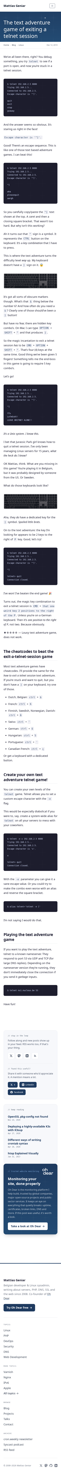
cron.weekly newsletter (18, 1439)
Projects (9, 1413)
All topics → (11, 1393)
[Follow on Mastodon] (19, 1055)
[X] (41, 1465)
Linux (21, 45)
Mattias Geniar (14, 6)
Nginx (7, 1377)
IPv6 (6, 1382)
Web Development (15, 1357)
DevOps (8, 1341)
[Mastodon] (46, 1465)
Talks (7, 1419)
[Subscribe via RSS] (35, 1055)
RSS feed (9, 1450)
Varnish (8, 1372)
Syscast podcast (14, 1444)
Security (9, 1346)
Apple (7, 1388)
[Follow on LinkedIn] (27, 1055)
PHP (6, 1335)
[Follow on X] (11, 1055)
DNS (6, 1352)
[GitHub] (50, 1465)
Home (6, 45)
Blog (14, 45)
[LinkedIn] (55, 1465)
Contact (8, 1424)
